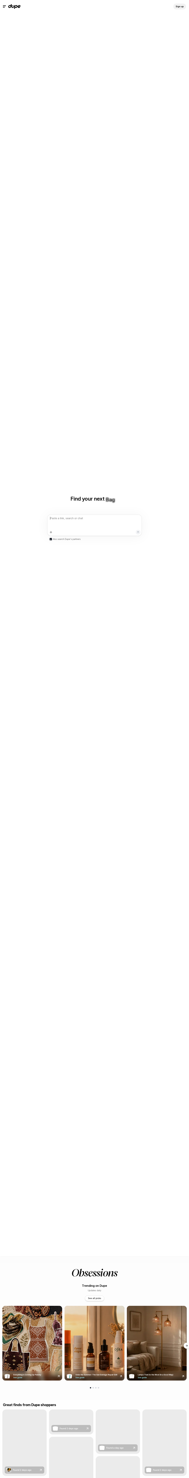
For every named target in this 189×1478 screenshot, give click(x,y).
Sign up (180, 6)
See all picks (94, 1298)
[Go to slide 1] (90, 1388)
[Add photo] (51, 532)
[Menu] (4, 6)
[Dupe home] (14, 6)
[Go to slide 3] (96, 1388)
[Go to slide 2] (93, 1388)
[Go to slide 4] (98, 1388)
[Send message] (138, 532)
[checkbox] (51, 539)
